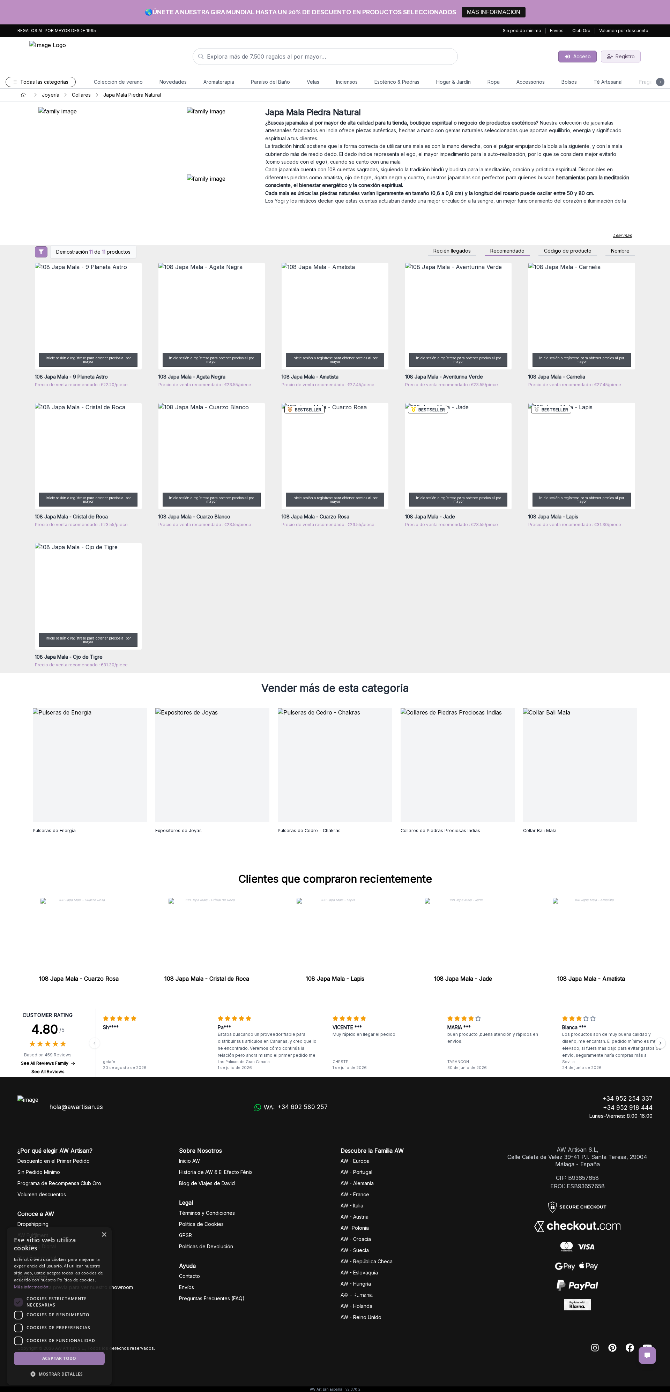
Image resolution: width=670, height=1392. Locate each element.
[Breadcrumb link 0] (23, 94)
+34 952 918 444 (628, 1107)
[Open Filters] (41, 251)
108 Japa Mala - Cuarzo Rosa (79, 978)
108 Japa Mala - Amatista (591, 978)
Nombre (620, 251)
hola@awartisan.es (76, 1106)
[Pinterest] (612, 1348)
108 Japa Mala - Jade (463, 978)
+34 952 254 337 (627, 1098)
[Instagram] (595, 1348)
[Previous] (94, 1043)
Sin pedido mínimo (522, 30)
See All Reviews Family (44, 1063)
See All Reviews (48, 1071)
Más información (31, 1287)
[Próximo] (660, 1043)
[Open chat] (647, 1355)
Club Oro (581, 30)
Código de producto (567, 251)
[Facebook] (630, 1348)
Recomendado (507, 251)
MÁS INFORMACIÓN (493, 12)
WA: (296, 1107)
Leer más (622, 235)
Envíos (557, 30)
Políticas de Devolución (206, 1246)
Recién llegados (452, 251)
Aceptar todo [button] (59, 1358)
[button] (59, 1374)
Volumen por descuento (623, 30)
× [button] (103, 1234)
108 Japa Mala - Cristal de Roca (206, 978)
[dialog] (59, 1306)
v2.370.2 (352, 1389)
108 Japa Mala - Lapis (335, 978)
